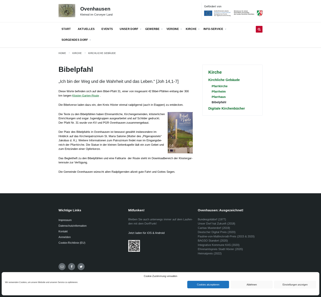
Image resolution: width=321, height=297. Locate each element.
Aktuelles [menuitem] (86, 29)
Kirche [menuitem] (191, 29)
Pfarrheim (219, 91)
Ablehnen (252, 284)
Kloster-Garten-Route (85, 95)
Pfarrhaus (219, 97)
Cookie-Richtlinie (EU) (72, 242)
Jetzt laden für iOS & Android (146, 233)
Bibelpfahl (219, 102)
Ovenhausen (95, 9)
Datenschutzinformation (73, 225)
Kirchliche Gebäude (102, 53)
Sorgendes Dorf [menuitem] (75, 39)
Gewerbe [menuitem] (152, 29)
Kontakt (63, 231)
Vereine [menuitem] (173, 29)
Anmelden (65, 237)
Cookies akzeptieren (208, 284)
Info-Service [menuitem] (213, 29)
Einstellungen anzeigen (295, 284)
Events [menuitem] (107, 29)
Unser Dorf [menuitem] (129, 29)
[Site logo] (67, 16)
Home (62, 53)
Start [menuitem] (66, 29)
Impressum (65, 220)
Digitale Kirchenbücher (226, 108)
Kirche (77, 53)
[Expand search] (259, 29)
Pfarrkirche (220, 86)
